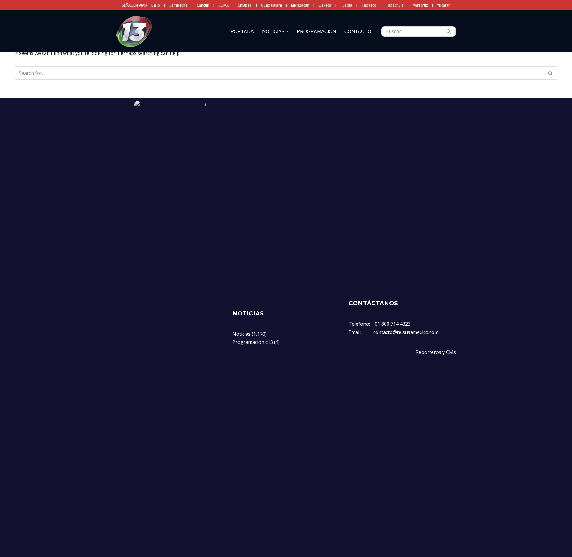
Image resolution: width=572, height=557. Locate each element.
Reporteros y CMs (436, 352)
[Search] (449, 31)
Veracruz (420, 5)
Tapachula (395, 5)
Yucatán (443, 5)
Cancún (203, 5)
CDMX (223, 5)
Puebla (346, 5)
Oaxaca (324, 5)
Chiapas (245, 5)
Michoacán (300, 5)
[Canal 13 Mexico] (134, 31)
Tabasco (369, 5)
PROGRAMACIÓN (316, 31)
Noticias (241, 334)
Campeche (178, 5)
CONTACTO (357, 31)
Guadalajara (271, 5)
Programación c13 (252, 342)
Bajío (155, 5)
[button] (287, 31)
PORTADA (242, 31)
